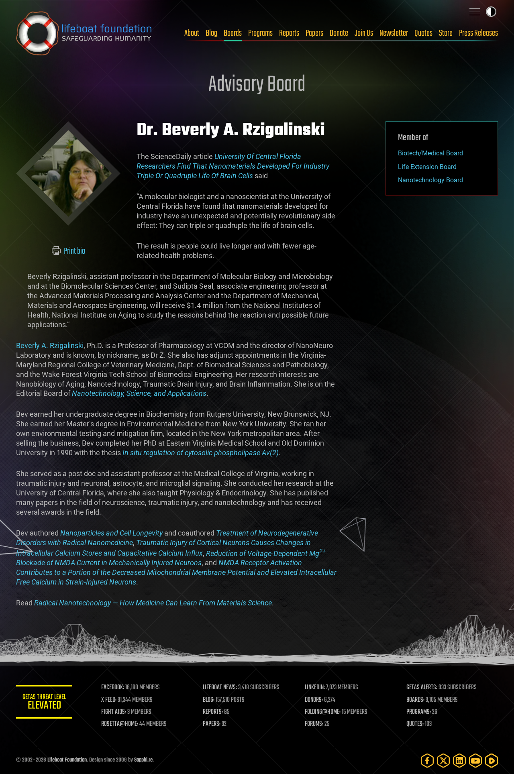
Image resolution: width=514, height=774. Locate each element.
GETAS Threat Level (44, 703)
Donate (339, 33)
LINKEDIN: (315, 687)
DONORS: (314, 700)
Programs (260, 33)
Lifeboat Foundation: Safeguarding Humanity (84, 33)
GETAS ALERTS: (421, 687)
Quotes (423, 33)
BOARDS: (415, 700)
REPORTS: (213, 712)
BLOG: (208, 700)
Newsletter (393, 33)
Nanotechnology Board (430, 180)
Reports (289, 33)
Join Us (364, 33)
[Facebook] (427, 761)
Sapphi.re (143, 760)
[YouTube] (475, 761)
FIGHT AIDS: (113, 712)
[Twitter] (443, 761)
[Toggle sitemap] (474, 11)
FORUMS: (314, 724)
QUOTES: (415, 724)
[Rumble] (491, 761)
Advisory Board (257, 85)
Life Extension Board (427, 167)
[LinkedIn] (459, 761)
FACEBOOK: (112, 687)
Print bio (74, 251)
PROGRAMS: (418, 712)
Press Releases (478, 33)
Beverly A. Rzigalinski (50, 345)
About (191, 33)
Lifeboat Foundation (67, 760)
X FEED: (108, 700)
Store (446, 33)
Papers (314, 33)
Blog (211, 33)
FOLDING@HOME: (323, 712)
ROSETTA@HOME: (119, 724)
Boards (233, 33)
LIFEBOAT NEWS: (220, 687)
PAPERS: (211, 724)
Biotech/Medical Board (430, 153)
